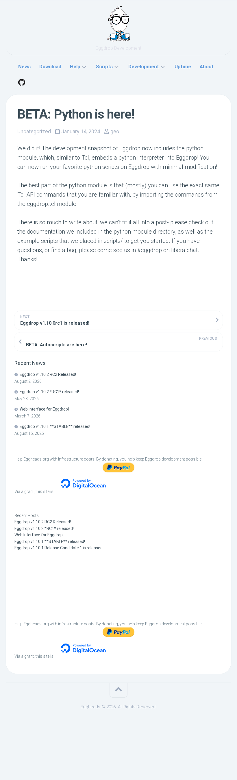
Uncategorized (34, 131)
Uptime (183, 66)
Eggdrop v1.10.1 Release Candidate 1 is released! (58, 548)
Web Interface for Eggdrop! (44, 409)
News (24, 66)
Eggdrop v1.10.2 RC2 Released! (48, 374)
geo (114, 131)
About (207, 66)
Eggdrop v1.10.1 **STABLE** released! (55, 426)
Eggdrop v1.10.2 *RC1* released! (49, 391)
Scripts (104, 66)
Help (75, 66)
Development (143, 66)
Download (50, 66)
